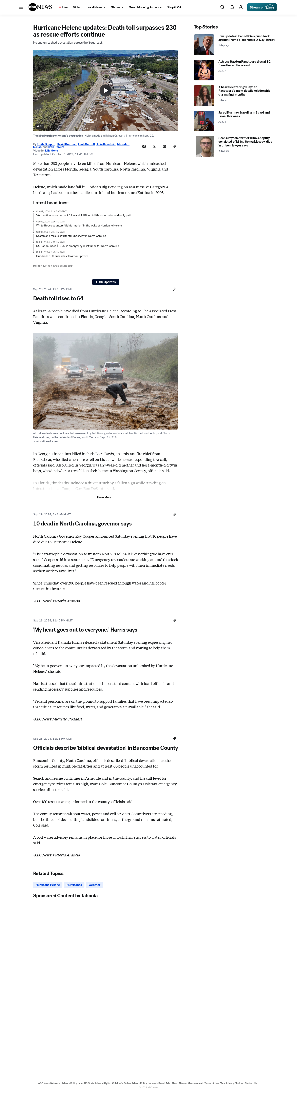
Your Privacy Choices (231, 1083)
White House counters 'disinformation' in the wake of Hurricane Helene (79, 225)
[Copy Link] (174, 146)
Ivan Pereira (56, 147)
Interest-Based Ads (159, 1083)
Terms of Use (211, 1083)
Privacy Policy (69, 1083)
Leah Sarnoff (86, 144)
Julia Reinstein (106, 144)
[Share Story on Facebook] (144, 146)
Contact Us (251, 1083)
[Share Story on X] (154, 146)
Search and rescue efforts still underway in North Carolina (71, 236)
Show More (104, 497)
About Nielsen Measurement (187, 1083)
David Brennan (67, 144)
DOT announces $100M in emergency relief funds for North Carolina (77, 246)
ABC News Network (49, 1083)
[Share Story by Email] (164, 146)
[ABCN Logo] (40, 7)
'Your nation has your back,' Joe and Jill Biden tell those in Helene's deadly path (84, 215)
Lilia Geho (51, 150)
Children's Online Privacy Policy (129, 1083)
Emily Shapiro (46, 144)
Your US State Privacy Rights (95, 1083)
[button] (21, 7)
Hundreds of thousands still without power (62, 256)
